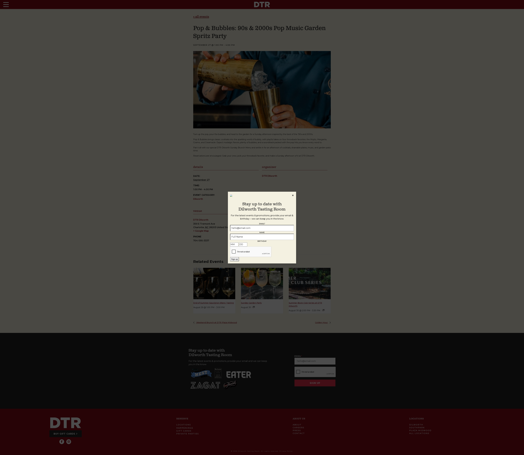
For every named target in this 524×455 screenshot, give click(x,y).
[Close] (293, 195)
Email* (262, 224)
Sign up (234, 259)
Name (262, 232)
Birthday (262, 241)
